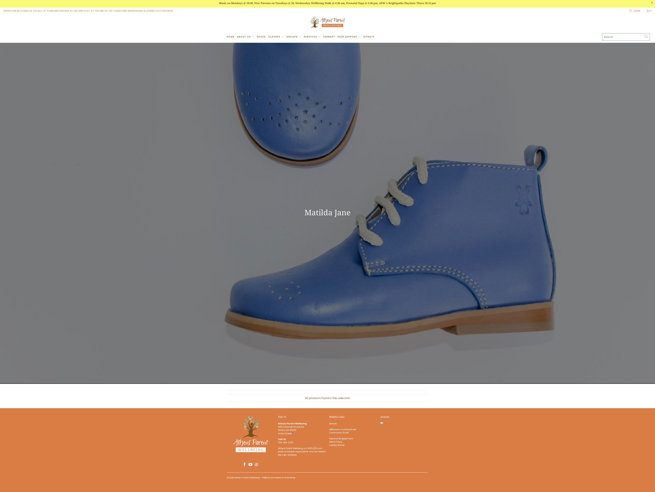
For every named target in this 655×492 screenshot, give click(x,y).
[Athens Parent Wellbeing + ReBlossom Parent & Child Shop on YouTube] (250, 465)
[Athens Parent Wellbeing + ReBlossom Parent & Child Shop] (327, 22)
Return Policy (335, 441)
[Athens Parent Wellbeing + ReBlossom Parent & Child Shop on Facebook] (244, 465)
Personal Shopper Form (341, 438)
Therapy (329, 36)
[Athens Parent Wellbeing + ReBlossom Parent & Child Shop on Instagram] (256, 465)
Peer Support (348, 36)
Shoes (261, 36)
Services (311, 36)
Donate (369, 36)
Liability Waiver (337, 445)
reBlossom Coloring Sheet (342, 429)
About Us (244, 36)
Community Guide (339, 432)
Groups (292, 36)
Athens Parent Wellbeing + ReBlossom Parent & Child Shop (265, 477)
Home (231, 36)
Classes (274, 36)
